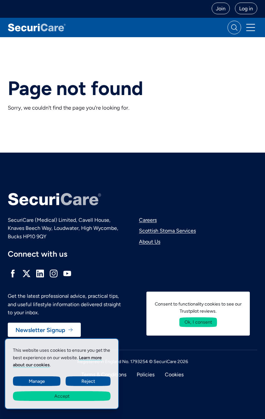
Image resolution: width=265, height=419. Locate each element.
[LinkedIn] (40, 273)
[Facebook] (13, 273)
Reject (88, 381)
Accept (61, 395)
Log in (246, 8)
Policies (145, 374)
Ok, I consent (198, 321)
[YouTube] (67, 273)
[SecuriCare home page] (37, 27)
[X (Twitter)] (26, 273)
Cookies (174, 374)
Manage (37, 381)
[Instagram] (53, 273)
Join (221, 8)
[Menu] (250, 27)
